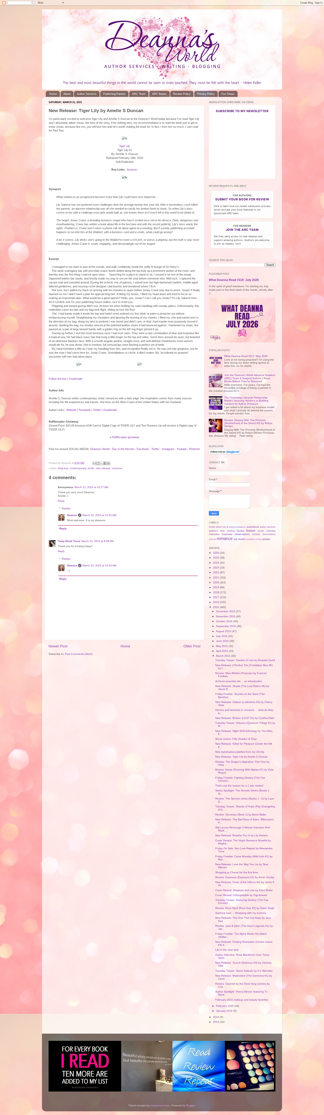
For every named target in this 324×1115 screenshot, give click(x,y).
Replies (66, 508)
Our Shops (228, 93)
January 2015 (224, 1010)
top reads (239, 539)
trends (258, 539)
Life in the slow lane (227, 949)
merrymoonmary (160, 1105)
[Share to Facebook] (105, 463)
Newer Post (58, 646)
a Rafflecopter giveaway (124, 437)
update (266, 539)
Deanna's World (100, 449)
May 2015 (222, 646)
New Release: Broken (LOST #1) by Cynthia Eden (244, 718)
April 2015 (222, 651)
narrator (256, 534)
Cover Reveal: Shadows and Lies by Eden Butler (244, 890)
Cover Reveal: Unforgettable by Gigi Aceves (241, 895)
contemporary (78, 468)
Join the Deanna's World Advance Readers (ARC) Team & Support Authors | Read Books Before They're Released (249, 378)
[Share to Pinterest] (108, 463)
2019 (216, 587)
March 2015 (223, 656)
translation (250, 539)
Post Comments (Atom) (79, 654)
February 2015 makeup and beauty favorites (241, 999)
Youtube (182, 449)
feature (250, 530)
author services (267, 527)
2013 (216, 1022)
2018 (216, 592)
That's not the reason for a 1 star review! (239, 785)
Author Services (87, 93)
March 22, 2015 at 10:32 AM (99, 515)
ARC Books (159, 93)
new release (103, 468)
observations (268, 534)
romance (117, 468)
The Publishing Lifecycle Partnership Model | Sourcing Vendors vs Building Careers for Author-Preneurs (246, 400)
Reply (61, 501)
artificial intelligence (237, 527)
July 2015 (222, 636)
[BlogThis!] (98, 463)
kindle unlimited (266, 531)
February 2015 (225, 1006)
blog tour (63, 468)
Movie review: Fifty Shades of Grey (236, 739)
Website (71, 409)
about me (221, 527)
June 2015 (222, 641)
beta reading (227, 531)
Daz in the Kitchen (123, 449)
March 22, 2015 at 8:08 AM (97, 541)
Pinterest (194, 449)
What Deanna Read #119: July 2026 (234, 280)
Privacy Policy (206, 93)
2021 (216, 577)
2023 (216, 567)
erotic (91, 468)
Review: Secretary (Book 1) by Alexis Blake (240, 814)
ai (227, 527)
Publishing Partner (114, 93)
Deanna (72, 515)
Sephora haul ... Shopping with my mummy (240, 913)
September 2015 (226, 626)
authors (213, 530)
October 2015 (224, 621)
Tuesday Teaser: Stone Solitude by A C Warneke (244, 970)
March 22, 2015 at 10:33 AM (99, 565)
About (66, 93)
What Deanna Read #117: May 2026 (246, 356)
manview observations (236, 534)
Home (53, 93)
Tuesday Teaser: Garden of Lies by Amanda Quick (245, 660)
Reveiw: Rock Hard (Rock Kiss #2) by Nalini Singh (244, 908)
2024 (216, 562)
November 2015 (226, 616)
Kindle (212, 527)
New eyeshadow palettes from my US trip (239, 751)
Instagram (168, 449)
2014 (216, 1017)
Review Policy (181, 93)
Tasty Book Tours (69, 541)
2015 (216, 607)
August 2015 (224, 631)
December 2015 (226, 611)
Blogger (190, 1105)
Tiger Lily (124, 146)
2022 (216, 572)
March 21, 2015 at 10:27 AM (91, 487)
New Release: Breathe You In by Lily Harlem (241, 835)
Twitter (97, 409)
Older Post (191, 646)
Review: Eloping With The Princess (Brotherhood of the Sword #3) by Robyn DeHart (248, 423)
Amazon (132, 169)
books (240, 530)
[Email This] (94, 463)
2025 (216, 557)
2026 (216, 552)
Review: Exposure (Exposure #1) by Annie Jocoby (244, 877)
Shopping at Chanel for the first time (236, 872)
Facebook (85, 409)
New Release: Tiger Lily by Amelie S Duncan (241, 756)
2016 (216, 602)
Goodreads (75, 378)
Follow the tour (58, 378)
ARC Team (139, 93)
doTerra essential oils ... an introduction (238, 681)
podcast (212, 539)
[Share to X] (101, 463)
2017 (216, 597)
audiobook (253, 526)
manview (214, 534)
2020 (216, 582)
